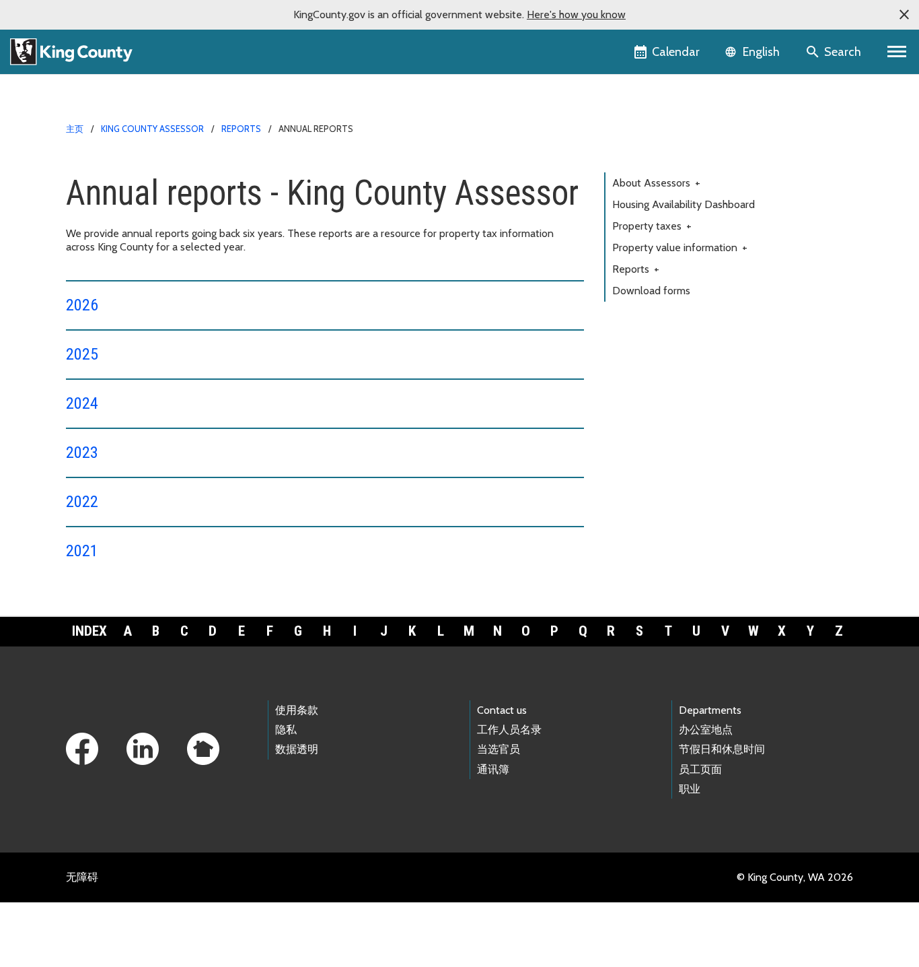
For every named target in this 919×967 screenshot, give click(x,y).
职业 (689, 788)
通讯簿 (493, 769)
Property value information (679, 247)
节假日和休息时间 (722, 749)
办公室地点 (706, 729)
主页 (74, 128)
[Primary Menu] (897, 52)
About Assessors (656, 182)
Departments (710, 710)
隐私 (286, 729)
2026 (82, 305)
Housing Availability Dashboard (683, 204)
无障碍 (82, 877)
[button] (904, 15)
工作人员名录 (509, 729)
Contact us (502, 710)
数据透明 (296, 749)
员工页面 (700, 769)
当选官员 (498, 749)
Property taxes (652, 226)
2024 (82, 403)
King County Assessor (152, 128)
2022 (82, 501)
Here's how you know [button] (576, 14)
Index (89, 631)
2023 (82, 452)
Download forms (651, 290)
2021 (82, 550)
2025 (82, 354)
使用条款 (296, 710)
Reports (241, 128)
